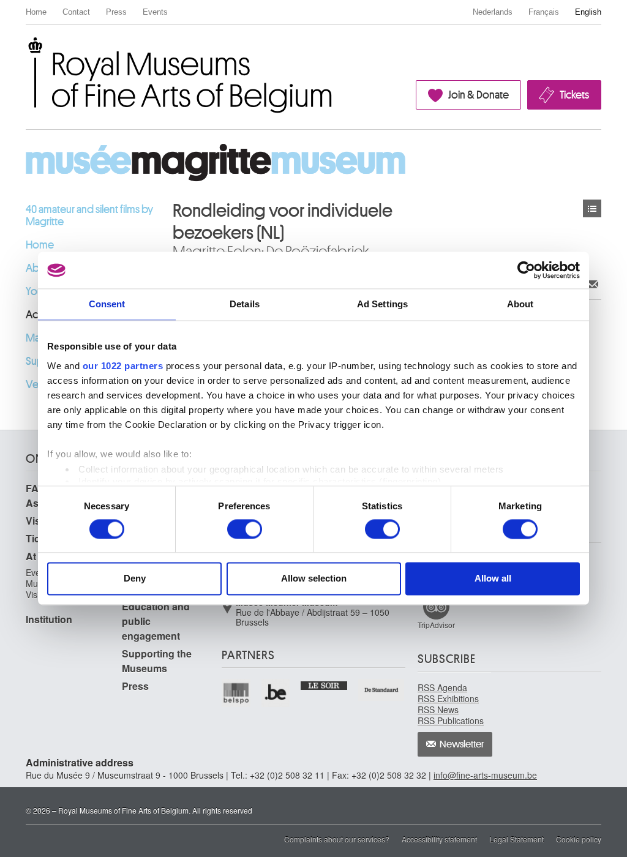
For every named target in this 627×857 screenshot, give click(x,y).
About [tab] (520, 304)
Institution (49, 619)
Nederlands (492, 12)
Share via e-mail (592, 284)
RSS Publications (451, 720)
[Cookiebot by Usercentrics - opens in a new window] (526, 270)
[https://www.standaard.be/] (381, 690)
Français (543, 12)
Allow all (493, 579)
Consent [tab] (107, 304)
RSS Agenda (442, 687)
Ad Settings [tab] (382, 304)
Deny (135, 579)
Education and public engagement (156, 621)
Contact (76, 12)
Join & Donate (478, 94)
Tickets (574, 94)
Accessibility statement (439, 839)
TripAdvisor (436, 624)
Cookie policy (578, 839)
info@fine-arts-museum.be (485, 775)
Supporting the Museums (157, 660)
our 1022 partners (123, 366)
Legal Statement (516, 839)
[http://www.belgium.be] (276, 693)
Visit (36, 521)
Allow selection (314, 579)
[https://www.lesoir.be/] (324, 684)
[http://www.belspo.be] (237, 693)
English (588, 12)
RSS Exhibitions (448, 698)
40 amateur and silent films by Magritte (89, 215)
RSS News (438, 709)
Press (116, 12)
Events (155, 12)
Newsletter (462, 744)
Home (36, 12)
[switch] (244, 529)
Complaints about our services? (336, 839)
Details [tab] (245, 304)
